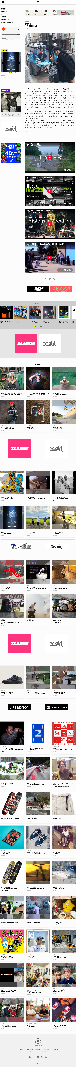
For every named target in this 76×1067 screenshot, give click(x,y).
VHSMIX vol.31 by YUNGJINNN (10, 39)
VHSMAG (2, 39)
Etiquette (46, 1049)
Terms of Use (38, 1049)
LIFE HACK (28, 21)
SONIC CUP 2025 (7, 22)
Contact (21, 1049)
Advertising (55, 1049)
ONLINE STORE (6, 20)
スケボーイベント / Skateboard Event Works (38, 1051)
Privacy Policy (29, 1049)
